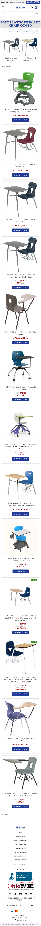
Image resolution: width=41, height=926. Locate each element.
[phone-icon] (32, 8)
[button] (11, 31)
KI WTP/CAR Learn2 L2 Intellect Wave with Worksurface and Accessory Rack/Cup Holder (20, 446)
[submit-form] (32, 905)
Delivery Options (20, 860)
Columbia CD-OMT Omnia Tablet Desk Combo (20, 740)
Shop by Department (20, 856)
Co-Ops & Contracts (20, 841)
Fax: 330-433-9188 (20, 867)
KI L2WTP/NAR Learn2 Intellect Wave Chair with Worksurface (20, 388)
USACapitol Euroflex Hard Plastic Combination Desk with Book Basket (20, 505)
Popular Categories (20, 852)
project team (20, 837)
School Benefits (21, 848)
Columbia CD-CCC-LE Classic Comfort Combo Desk (20, 221)
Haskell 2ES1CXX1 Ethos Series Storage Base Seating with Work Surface (20, 110)
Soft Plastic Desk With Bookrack (11, 59)
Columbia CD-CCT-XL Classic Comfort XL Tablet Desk (20, 166)
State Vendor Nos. (20, 844)
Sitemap (20, 869)
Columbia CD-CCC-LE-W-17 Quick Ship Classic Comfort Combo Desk (20, 276)
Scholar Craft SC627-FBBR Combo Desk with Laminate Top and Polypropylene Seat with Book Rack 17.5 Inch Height (20, 679)
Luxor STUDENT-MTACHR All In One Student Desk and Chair (20, 560)
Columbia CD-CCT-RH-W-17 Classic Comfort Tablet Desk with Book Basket (20, 795)
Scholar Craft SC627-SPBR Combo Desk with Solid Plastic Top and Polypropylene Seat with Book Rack (20, 618)
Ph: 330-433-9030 (20, 864)
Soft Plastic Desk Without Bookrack (30, 59)
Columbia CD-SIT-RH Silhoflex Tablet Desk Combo (21, 333)
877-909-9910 (21, 920)
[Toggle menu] (6, 7)
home (20, 833)
